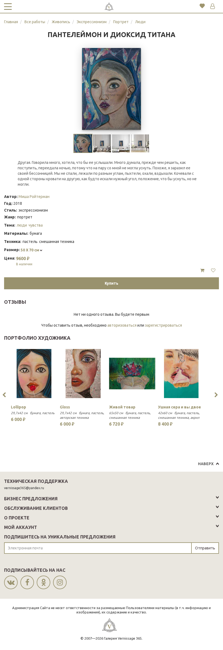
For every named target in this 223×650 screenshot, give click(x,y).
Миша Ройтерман (33, 196)
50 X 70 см (30, 250)
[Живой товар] (132, 373)
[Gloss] (83, 373)
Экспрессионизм (92, 22)
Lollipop (18, 407)
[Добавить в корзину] (202, 270)
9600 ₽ (24, 261)
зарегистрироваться (163, 325)
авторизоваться (122, 325)
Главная (11, 22)
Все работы (34, 22)
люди (22, 225)
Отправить (205, 548)
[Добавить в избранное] (213, 270)
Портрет (121, 22)
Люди (140, 22)
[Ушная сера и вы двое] (181, 373)
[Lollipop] (34, 373)
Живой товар (122, 407)
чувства (36, 225)
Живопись (61, 22)
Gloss (65, 407)
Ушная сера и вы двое (179, 407)
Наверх (205, 464)
